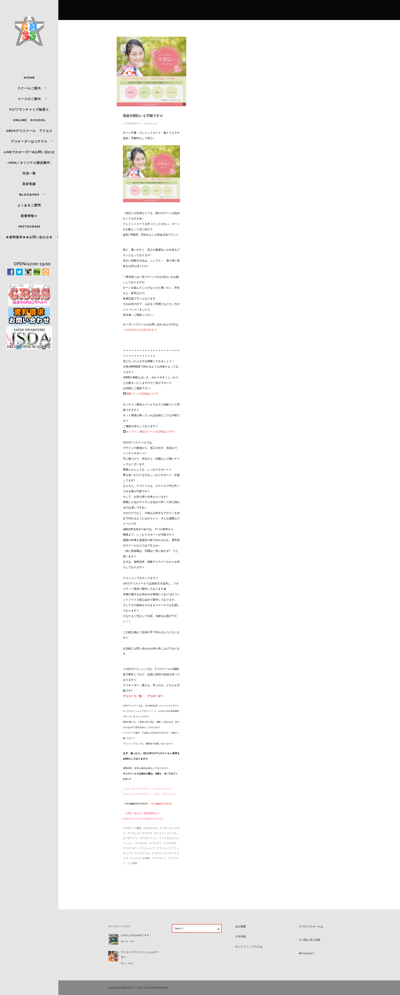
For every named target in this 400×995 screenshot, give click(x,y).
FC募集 (137, 828)
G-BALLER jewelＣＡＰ (135, 935)
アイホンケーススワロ (139, 833)
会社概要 (240, 926)
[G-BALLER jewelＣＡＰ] (113, 939)
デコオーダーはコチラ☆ (29, 141)
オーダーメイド (148, 838)
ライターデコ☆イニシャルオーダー (140, 955)
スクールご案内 (29, 88)
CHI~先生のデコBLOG (161, 804)
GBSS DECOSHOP (164, 794)
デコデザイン (159, 858)
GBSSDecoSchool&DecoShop (143, 818)
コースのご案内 (29, 99)
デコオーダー (155, 696)
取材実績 (29, 184)
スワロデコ (155, 843)
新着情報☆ (29, 216)
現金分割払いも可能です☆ (143, 115)
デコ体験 (132, 863)
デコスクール (142, 853)
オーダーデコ (130, 838)
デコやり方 (169, 843)
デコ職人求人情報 (309, 939)
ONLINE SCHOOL (29, 120)
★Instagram (306, 953)
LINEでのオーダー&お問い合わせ (29, 152)
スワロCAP (141, 843)
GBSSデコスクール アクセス (29, 131)
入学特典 (240, 936)
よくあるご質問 (29, 205)
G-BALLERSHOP (162, 788)
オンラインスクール (165, 833)
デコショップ (147, 848)
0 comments (131, 123)
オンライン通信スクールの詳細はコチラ (150, 431)
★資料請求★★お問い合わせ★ (29, 237)
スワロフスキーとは (311, 926)
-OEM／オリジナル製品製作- (29, 163)
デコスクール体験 (140, 858)
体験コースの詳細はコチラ (142, 393)
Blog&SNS (29, 194)
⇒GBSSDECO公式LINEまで (140, 329)
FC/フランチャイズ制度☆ (29, 109)
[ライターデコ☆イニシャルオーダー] (113, 956)
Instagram (29, 226)
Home (29, 77)
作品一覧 (29, 173)
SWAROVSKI (150, 828)
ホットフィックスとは (248, 946)
